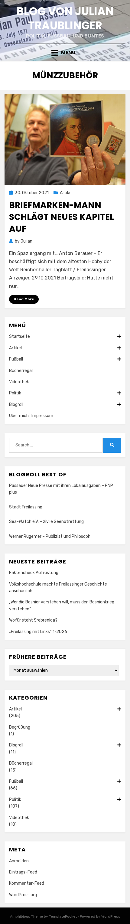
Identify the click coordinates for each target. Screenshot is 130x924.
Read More (24, 299)
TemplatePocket (63, 916)
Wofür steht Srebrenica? (33, 620)
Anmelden (19, 861)
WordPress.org (23, 894)
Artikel (66, 192)
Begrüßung (19, 727)
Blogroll (16, 404)
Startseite (19, 336)
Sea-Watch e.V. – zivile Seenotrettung (46, 521)
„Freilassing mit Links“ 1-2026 (38, 631)
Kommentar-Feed (26, 883)
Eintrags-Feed (23, 872)
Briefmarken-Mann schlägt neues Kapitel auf (61, 217)
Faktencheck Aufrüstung (33, 572)
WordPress (110, 916)
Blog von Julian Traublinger (65, 18)
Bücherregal (21, 370)
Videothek (19, 381)
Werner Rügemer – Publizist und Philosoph (49, 536)
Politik (15, 393)
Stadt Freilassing (25, 507)
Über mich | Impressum (31, 415)
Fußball (16, 359)
